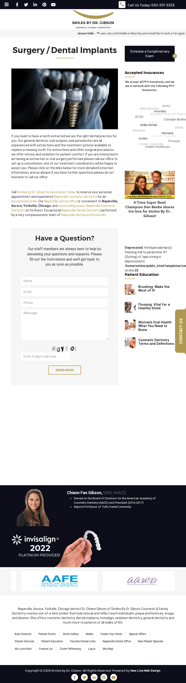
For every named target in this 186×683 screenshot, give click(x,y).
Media (89, 634)
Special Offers (137, 634)
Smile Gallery (71, 634)
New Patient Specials (150, 641)
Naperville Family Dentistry (81, 210)
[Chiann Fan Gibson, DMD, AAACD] (33, 505)
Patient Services (24, 641)
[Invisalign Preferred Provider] (58, 546)
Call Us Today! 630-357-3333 (151, 5)
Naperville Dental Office (117, 641)
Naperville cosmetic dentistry (75, 196)
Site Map (108, 648)
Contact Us (46, 648)
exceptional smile (24, 201)
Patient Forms (47, 634)
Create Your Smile (111, 634)
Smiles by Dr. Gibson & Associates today (46, 192)
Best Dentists (23, 634)
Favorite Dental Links (83, 641)
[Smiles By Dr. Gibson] (93, 19)
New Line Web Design (145, 670)
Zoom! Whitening (70, 648)
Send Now (65, 370)
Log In (91, 648)
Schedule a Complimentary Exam (149, 54)
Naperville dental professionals (83, 215)
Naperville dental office (60, 201)
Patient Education (52, 641)
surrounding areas (71, 206)
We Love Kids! (23, 648)
